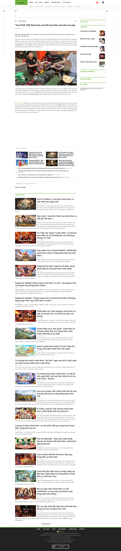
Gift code (38, 2)
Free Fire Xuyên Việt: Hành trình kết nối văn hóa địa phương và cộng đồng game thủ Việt (57, 393)
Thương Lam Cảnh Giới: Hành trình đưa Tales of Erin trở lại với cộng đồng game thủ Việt (36, 155)
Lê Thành (20, 103)
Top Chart (66, 2)
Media (47, 2)
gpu (22, 183)
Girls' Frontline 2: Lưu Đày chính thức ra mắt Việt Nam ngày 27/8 (35, 175)
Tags (17, 183)
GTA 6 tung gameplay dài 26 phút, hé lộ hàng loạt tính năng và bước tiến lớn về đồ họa (41, 168)
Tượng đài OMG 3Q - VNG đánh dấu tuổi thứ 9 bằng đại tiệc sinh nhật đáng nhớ (36, 162)
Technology (56, 2)
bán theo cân (33, 183)
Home (38, 529)
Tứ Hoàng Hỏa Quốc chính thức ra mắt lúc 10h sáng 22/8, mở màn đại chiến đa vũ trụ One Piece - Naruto (56, 376)
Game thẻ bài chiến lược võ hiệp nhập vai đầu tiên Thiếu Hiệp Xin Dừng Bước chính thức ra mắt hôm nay (56, 473)
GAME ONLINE (39, 6)
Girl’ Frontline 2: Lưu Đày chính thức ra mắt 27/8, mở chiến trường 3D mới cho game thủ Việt (66, 155)
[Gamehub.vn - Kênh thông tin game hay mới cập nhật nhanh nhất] (21, 2)
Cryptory (70, 6)
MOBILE (31, 6)
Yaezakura (17, 28)
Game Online (73, 529)
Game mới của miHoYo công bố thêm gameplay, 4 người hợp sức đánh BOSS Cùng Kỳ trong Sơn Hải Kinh (66, 163)
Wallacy (78, 6)
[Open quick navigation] (75, 20)
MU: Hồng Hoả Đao (85, 54)
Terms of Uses (58, 543)
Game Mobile (62, 529)
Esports (81, 529)
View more (46, 524)
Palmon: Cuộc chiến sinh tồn (88, 62)
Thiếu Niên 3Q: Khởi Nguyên (88, 31)
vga (20, 183)
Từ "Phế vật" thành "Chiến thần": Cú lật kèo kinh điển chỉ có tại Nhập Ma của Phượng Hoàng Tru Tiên (57, 235)
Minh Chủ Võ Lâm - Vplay (87, 39)
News (31, 2)
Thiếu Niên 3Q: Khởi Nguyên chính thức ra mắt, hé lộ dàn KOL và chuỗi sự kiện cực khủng (56, 313)
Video (53, 529)
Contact (62, 546)
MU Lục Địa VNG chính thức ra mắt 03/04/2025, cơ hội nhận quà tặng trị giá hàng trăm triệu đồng (55, 491)
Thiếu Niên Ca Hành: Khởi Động (89, 46)
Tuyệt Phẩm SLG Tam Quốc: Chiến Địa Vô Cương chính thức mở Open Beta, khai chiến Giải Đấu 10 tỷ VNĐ (56, 331)
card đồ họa (26, 183)
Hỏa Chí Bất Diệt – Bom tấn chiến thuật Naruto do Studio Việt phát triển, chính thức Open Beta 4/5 (57, 441)
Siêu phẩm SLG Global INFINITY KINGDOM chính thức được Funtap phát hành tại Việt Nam (56, 252)
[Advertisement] (46, 131)
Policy (64, 543)
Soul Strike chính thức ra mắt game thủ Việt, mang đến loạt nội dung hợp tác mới (40, 177)
